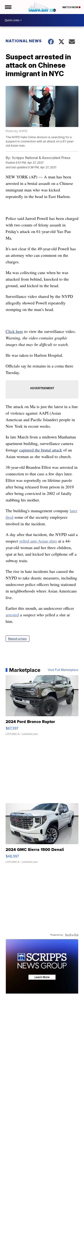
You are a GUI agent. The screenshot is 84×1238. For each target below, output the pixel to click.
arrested (12, 614)
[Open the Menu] (8, 7)
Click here (14, 331)
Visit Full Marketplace (63, 670)
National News (24, 41)
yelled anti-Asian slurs (38, 541)
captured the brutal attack (40, 450)
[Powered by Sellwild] (71, 935)
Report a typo (17, 638)
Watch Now (70, 7)
